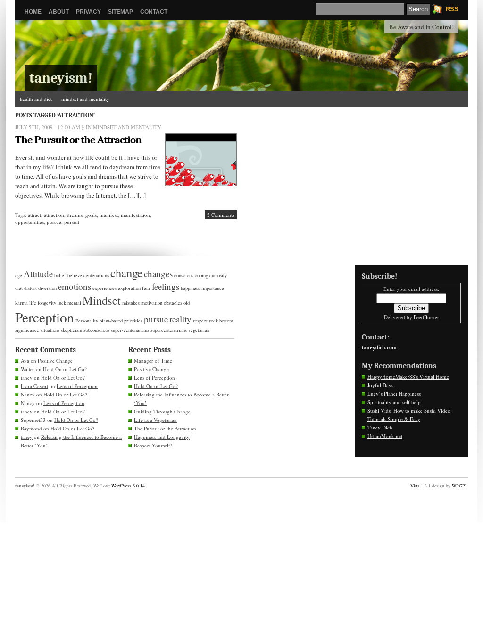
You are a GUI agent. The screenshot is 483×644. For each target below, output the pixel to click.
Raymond (31, 428)
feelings (165, 286)
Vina (414, 485)
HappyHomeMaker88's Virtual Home (408, 376)
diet (19, 288)
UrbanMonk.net (384, 435)
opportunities (29, 221)
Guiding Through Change (162, 411)
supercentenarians (168, 330)
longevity (47, 302)
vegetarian (198, 330)
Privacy (88, 11)
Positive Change (55, 360)
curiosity (218, 275)
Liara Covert (34, 385)
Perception (44, 317)
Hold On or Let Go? (65, 368)
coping (201, 275)
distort (30, 288)
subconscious (96, 330)
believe (74, 275)
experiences (104, 288)
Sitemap (120, 11)
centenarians (96, 275)
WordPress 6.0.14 (128, 485)
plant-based (111, 320)
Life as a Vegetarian (155, 419)
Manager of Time (153, 360)
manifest (109, 214)
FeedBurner (426, 317)
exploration (129, 288)
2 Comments (220, 214)
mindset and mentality (85, 98)
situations (50, 330)
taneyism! (60, 78)
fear (146, 288)
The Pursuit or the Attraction (78, 139)
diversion (47, 288)
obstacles (173, 302)
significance (27, 330)
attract (34, 214)
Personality (86, 320)
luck (62, 302)
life (32, 302)
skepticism (71, 330)
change (126, 273)
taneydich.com (379, 348)
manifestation (135, 214)
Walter (27, 368)
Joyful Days (380, 384)
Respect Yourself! (153, 445)
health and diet (36, 98)
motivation (151, 302)
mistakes (131, 302)
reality (180, 319)
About (59, 11)
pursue (54, 221)
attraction (54, 214)
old (186, 302)
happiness (190, 288)
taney (27, 377)
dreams (75, 214)
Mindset (102, 300)
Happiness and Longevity (162, 436)
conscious (183, 275)
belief (60, 275)
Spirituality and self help (394, 401)
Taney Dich (379, 427)
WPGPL (460, 485)
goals (91, 214)
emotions (74, 286)
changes (158, 274)
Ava (25, 360)
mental (74, 302)
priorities (133, 320)
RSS (452, 9)
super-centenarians (130, 330)
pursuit (71, 221)
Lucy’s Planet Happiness (394, 393)
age (18, 275)
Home (33, 11)
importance (212, 288)
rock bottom (221, 320)
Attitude (38, 274)
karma (21, 302)
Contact (153, 11)
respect (200, 320)
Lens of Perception (77, 385)
